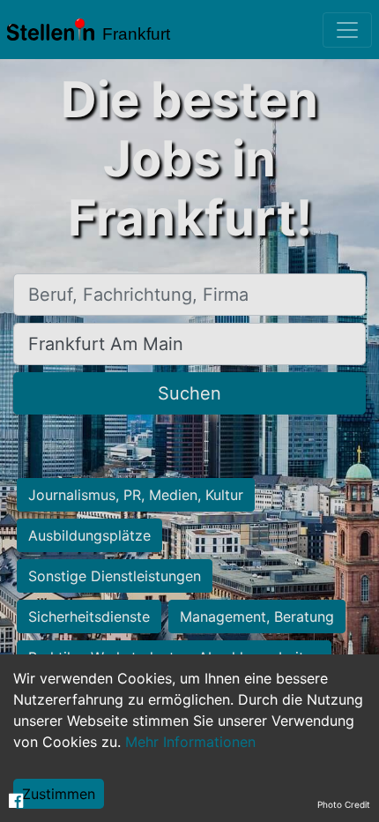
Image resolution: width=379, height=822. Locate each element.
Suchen (189, 393)
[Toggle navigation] (347, 30)
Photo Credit (343, 804)
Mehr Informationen (190, 742)
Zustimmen (58, 794)
